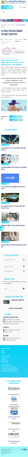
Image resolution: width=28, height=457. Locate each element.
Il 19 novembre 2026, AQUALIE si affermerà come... (13, 187)
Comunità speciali (4, 360)
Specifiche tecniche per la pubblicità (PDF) (9, 371)
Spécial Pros (3, 359)
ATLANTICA (6, 327)
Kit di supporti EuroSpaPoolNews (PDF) (9, 369)
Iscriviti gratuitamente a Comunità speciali (9, 368)
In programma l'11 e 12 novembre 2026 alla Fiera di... (13, 149)
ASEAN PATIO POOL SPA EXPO (10, 317)
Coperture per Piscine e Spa (14, 394)
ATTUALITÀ (5, 144)
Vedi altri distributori (15, 308)
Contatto (3, 350)
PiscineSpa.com (4, 362)
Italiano (21, 7)
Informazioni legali (4, 452)
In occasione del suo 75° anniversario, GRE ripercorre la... (13, 207)
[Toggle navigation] (3, 12)
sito (11, 97)
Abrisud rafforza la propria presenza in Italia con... (13, 246)
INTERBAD (5, 336)
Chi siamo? (3, 353)
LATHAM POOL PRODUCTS (17, 300)
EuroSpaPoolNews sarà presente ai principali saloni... (13, 168)
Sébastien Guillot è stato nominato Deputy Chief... (13, 226)
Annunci (2, 351)
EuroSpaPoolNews (5, 357)
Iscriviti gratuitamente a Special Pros (8, 366)
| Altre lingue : (20, 41)
